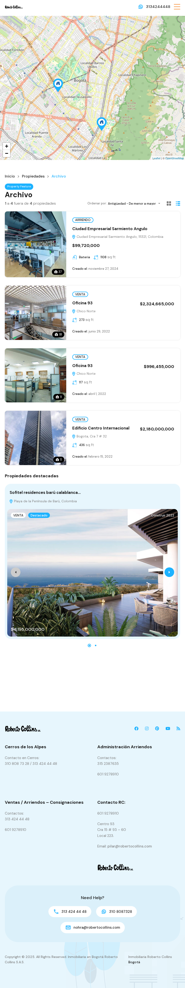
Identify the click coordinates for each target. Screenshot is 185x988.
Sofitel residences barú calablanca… (45, 492)
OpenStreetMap (174, 158)
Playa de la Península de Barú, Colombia (45, 501)
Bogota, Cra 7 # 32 (91, 436)
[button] (177, 7)
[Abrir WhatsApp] (173, 976)
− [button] (6, 153)
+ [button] (6, 146)
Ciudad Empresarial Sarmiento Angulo (109, 228)
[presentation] (15, 572)
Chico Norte (86, 311)
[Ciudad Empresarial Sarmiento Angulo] (58, 85)
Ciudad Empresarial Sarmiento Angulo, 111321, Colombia (119, 236)
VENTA (80, 294)
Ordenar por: (97, 203)
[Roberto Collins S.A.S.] (14, 6)
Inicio (10, 176)
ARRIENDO (83, 220)
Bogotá (134, 962)
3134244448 (158, 6)
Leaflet (156, 158)
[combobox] (135, 204)
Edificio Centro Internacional (100, 428)
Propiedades (33, 176)
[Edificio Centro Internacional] (102, 124)
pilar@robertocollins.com (129, 846)
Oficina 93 (82, 303)
